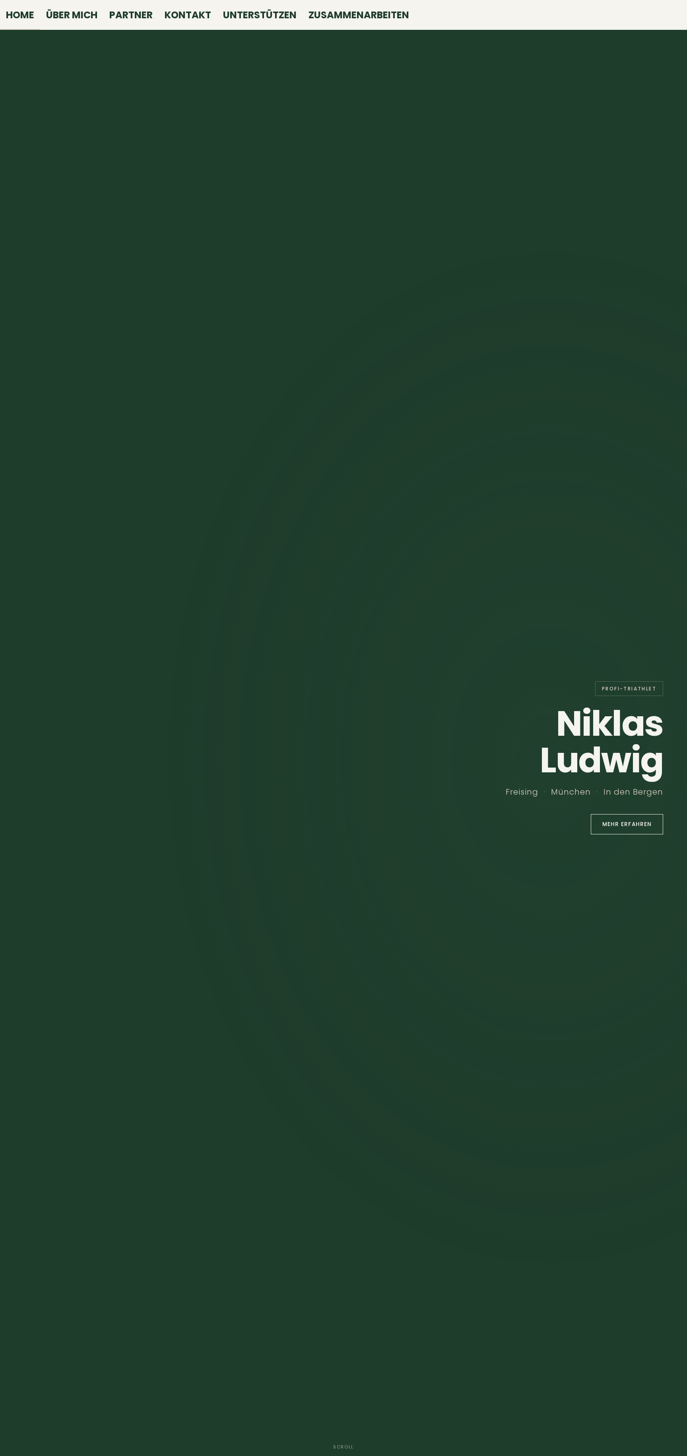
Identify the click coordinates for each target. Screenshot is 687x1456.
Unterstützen (260, 14)
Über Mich (71, 14)
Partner (131, 14)
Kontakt (188, 14)
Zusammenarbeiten (359, 14)
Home (20, 14)
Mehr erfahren (627, 824)
